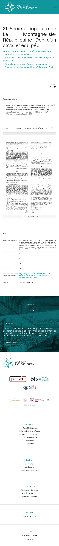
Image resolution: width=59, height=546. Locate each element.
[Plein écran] (52, 128)
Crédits (29, 539)
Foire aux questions (29, 496)
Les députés (29, 467)
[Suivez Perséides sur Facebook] (26, 310)
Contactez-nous (29, 516)
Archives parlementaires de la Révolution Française (27, 51)
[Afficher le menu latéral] (6, 128)
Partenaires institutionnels (29, 434)
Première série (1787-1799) (17, 54)
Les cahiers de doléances (29, 470)
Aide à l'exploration (29, 493)
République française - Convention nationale (26, 64)
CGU (30, 531)
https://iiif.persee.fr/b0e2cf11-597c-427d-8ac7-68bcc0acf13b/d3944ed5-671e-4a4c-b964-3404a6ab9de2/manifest (34, 275)
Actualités (29, 444)
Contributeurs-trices (30, 437)
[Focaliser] (55, 105)
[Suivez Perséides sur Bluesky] (33, 310)
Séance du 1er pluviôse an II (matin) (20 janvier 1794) (29, 67)
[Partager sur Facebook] (50, 87)
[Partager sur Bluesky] (55, 87)
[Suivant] (33, 211)
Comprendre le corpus (29, 490)
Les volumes (29, 464)
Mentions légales (29, 535)
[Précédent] (26, 211)
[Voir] (38, 45)
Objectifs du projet (29, 428)
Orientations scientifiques (29, 431)
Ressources (29, 441)
